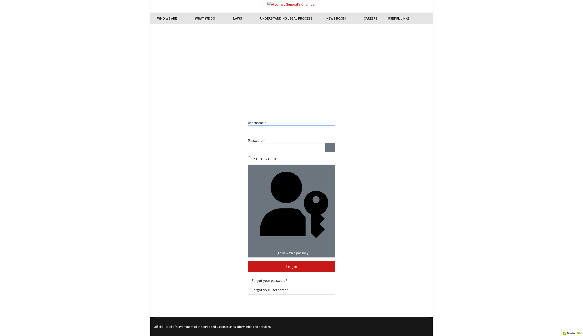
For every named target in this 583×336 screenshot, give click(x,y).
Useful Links (399, 18)
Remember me (264, 158)
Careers (371, 18)
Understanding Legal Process (286, 18)
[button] (291, 86)
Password (256, 140)
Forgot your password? (269, 280)
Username (257, 122)
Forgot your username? (270, 290)
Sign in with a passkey (291, 253)
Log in (291, 266)
